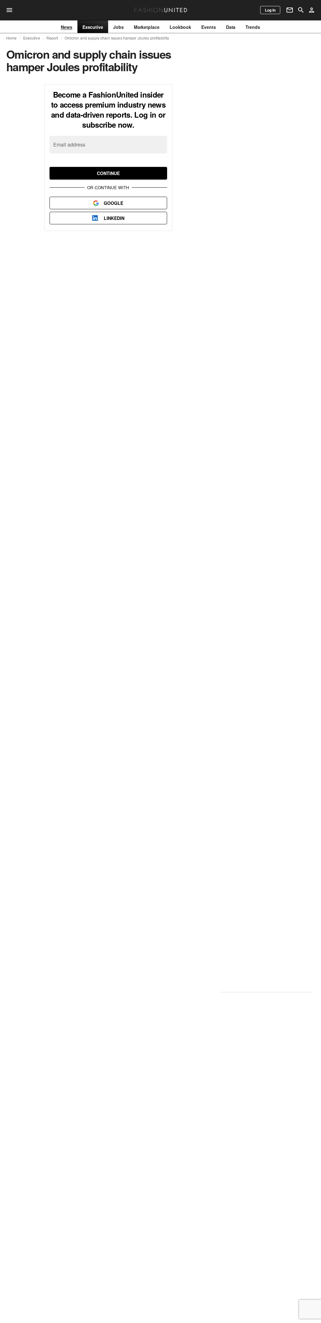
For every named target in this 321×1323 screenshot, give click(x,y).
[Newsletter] (289, 10)
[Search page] (301, 10)
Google (113, 203)
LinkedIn (114, 218)
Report (52, 38)
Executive (31, 38)
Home (11, 38)
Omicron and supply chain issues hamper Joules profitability (117, 38)
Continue (108, 173)
